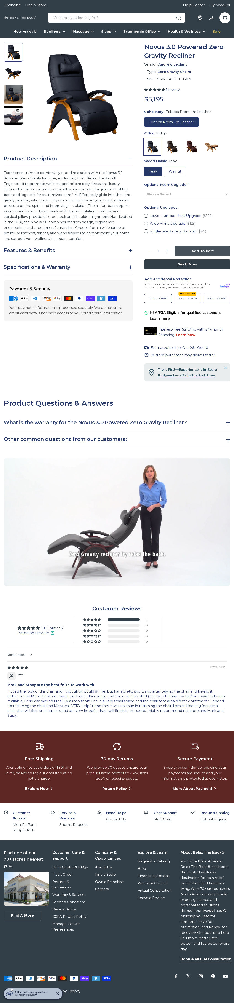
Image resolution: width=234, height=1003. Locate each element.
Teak (153, 171)
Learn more (160, 318)
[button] (155, 90)
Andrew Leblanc (172, 64)
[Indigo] (152, 147)
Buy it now (187, 264)
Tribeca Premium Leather (171, 122)
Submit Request (73, 824)
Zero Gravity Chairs (174, 71)
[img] (17, 667)
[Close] (225, 368)
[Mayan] (211, 147)
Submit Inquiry (213, 819)
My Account (219, 5)
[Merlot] (191, 147)
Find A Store (35, 5)
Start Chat (162, 819)
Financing (12, 5)
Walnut (175, 171)
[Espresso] (172, 147)
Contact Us (116, 819)
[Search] (178, 18)
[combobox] (116, 18)
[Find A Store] (200, 18)
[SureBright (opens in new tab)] (225, 286)
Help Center (194, 5)
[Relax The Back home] (20, 18)
